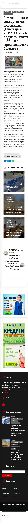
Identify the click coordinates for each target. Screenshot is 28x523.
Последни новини (8, 13)
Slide (16, 197)
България (4, 488)
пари (18, 153)
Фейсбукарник (5, 496)
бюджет (5, 153)
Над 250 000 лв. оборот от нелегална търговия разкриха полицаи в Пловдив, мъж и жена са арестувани (13, 189)
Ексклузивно (20, 11)
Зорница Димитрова (9, 52)
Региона (8, 203)
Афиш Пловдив (17, 486)
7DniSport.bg (21, 389)
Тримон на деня (17, 493)
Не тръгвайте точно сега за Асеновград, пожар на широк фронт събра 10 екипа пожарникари (14, 211)
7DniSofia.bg (7, 392)
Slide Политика (10, 222)
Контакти (17, 508)
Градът (14, 11)
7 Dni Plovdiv (18, 184)
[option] (14, 62)
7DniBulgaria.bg (7, 390)
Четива (15, 496)
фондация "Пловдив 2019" (16, 156)
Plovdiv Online (7, 11)
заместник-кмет (12, 153)
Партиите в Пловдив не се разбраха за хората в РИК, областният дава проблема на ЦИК (13, 234)
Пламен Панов (7, 156)
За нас (11, 508)
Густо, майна (4, 491)
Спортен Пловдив (5, 493)
